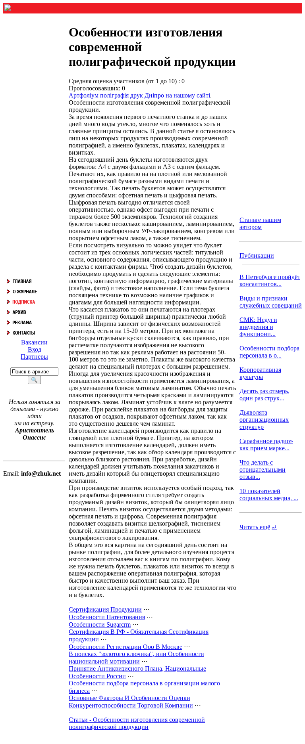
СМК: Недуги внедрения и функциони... (258, 326)
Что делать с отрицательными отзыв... (262, 469)
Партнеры (34, 356)
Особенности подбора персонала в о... (269, 352)
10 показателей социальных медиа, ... (268, 494)
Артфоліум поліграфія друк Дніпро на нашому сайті (139, 95)
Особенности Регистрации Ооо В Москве (125, 646)
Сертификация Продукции (105, 609)
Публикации (256, 255)
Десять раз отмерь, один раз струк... (264, 395)
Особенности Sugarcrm (100, 624)
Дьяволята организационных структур (264, 419)
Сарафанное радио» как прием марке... (266, 444)
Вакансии (34, 342)
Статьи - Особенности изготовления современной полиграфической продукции (137, 723)
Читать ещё (254, 527)
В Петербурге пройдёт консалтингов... (269, 280)
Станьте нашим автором (260, 223)
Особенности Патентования (107, 617)
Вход (34, 349)
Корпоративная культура (260, 373)
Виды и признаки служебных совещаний (270, 302)
